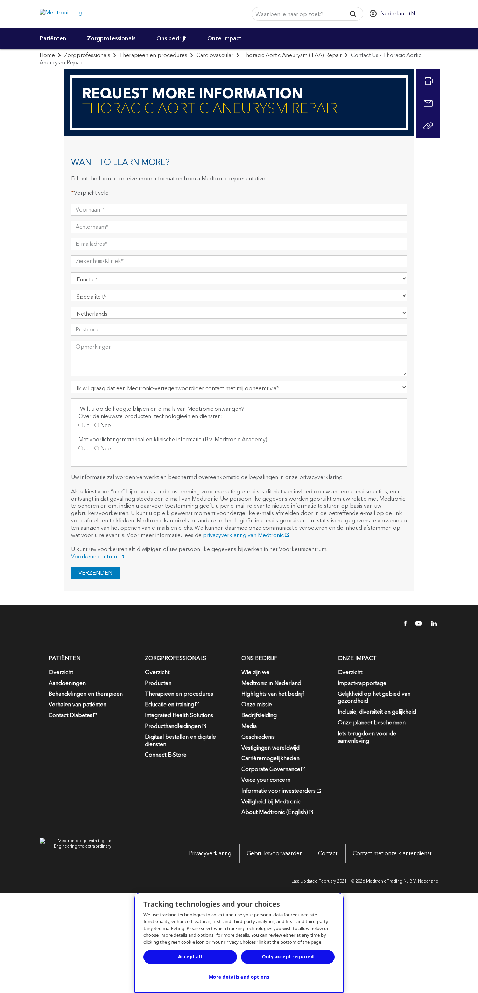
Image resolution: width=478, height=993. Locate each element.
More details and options (239, 977)
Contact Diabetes (70, 715)
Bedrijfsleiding (259, 715)
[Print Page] (428, 81)
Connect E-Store (166, 755)
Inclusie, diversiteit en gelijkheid (377, 712)
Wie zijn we (255, 672)
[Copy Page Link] (428, 126)
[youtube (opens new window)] (416, 623)
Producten (158, 683)
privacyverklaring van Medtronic (243, 535)
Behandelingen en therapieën (86, 694)
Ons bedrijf (171, 38)
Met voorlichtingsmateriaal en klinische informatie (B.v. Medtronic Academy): (173, 440)
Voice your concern (265, 780)
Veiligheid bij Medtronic (271, 802)
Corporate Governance (270, 769)
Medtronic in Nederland (271, 683)
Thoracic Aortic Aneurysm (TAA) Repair (292, 55)
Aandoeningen (67, 683)
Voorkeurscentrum (95, 557)
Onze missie (256, 704)
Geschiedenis (258, 737)
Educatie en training (169, 704)
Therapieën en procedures (153, 55)
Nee (105, 426)
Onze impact (224, 38)
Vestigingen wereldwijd (270, 748)
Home (47, 55)
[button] (353, 13)
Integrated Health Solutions (179, 715)
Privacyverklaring (210, 853)
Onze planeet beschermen (372, 723)
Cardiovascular (214, 55)
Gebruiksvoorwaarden (275, 853)
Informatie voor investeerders (278, 791)
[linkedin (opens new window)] (431, 623)
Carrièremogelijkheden (270, 758)
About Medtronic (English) (274, 812)
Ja (86, 426)
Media (249, 726)
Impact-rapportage (362, 683)
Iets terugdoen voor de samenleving (367, 737)
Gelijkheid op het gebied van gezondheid (374, 697)
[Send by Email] (428, 103)
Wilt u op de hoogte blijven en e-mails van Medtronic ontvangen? (162, 409)
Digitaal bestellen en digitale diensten (180, 740)
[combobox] (296, 14)
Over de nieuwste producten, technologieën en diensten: (150, 417)
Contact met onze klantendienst (392, 853)
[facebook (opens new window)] (401, 623)
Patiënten (53, 38)
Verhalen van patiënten (77, 704)
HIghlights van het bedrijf (272, 694)
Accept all (190, 956)
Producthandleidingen (173, 726)
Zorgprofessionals (111, 38)
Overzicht (61, 672)
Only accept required (288, 956)
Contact (327, 853)
